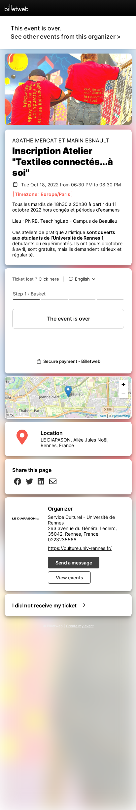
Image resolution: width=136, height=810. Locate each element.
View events (69, 577)
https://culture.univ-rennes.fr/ (80, 548)
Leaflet (102, 416)
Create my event (80, 626)
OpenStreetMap (121, 416)
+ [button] (123, 384)
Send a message (73, 562)
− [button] (123, 394)
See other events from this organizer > (66, 36)
